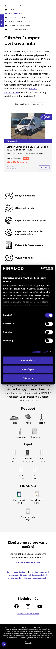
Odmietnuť (28, 378)
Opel (28, 444)
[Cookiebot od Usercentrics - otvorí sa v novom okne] (41, 268)
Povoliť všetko (28, 360)
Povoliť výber (28, 369)
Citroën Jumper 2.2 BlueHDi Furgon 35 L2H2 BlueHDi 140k (27, 148)
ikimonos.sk (28, 643)
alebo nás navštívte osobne (28, 613)
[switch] (49, 324)
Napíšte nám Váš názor (28, 563)
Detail (44, 167)
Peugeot (28, 409)
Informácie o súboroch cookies (36, 578)
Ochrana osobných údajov (17, 572)
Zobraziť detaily (40, 352)
